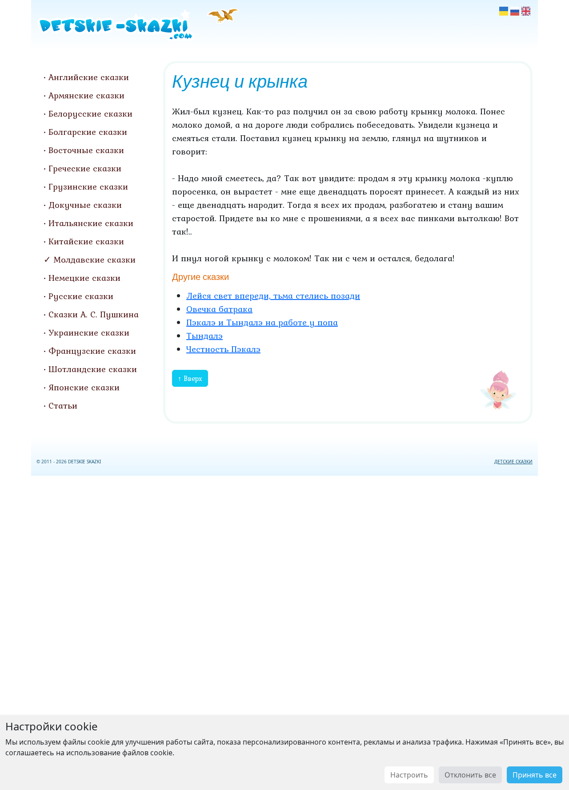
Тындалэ (204, 335)
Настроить (409, 775)
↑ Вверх (190, 378)
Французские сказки (92, 350)
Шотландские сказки (92, 369)
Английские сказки (88, 77)
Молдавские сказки (95, 259)
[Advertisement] (284, 631)
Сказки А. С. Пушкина (93, 314)
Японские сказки (84, 387)
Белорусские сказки (90, 113)
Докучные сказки (85, 204)
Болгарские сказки (87, 131)
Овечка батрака (219, 309)
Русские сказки (80, 296)
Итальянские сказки (90, 223)
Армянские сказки (86, 95)
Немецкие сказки (84, 277)
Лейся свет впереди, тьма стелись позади (273, 295)
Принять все (535, 775)
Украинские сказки (88, 332)
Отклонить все (470, 775)
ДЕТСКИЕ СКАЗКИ (513, 461)
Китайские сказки (86, 241)
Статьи (62, 405)
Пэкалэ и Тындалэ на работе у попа (262, 322)
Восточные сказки (86, 150)
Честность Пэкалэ (223, 349)
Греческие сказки (84, 168)
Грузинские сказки (88, 186)
